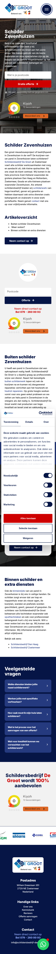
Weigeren (28, 538)
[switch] (48, 485)
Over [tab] (46, 422)
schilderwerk (40, 188)
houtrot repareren (14, 391)
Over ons (28, 906)
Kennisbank (28, 910)
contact (36, 201)
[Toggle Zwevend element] (43, 944)
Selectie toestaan (28, 528)
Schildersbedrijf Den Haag (24, 644)
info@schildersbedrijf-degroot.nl (28, 942)
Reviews (28, 913)
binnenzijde (19, 590)
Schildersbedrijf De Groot (18, 162)
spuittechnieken (13, 617)
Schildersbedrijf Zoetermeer (25, 647)
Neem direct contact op (28, 310)
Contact (28, 919)
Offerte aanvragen (28, 916)
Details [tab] (29, 422)
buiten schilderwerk (15, 381)
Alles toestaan (28, 518)
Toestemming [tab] (11, 422)
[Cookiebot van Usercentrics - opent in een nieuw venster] (39, 413)
